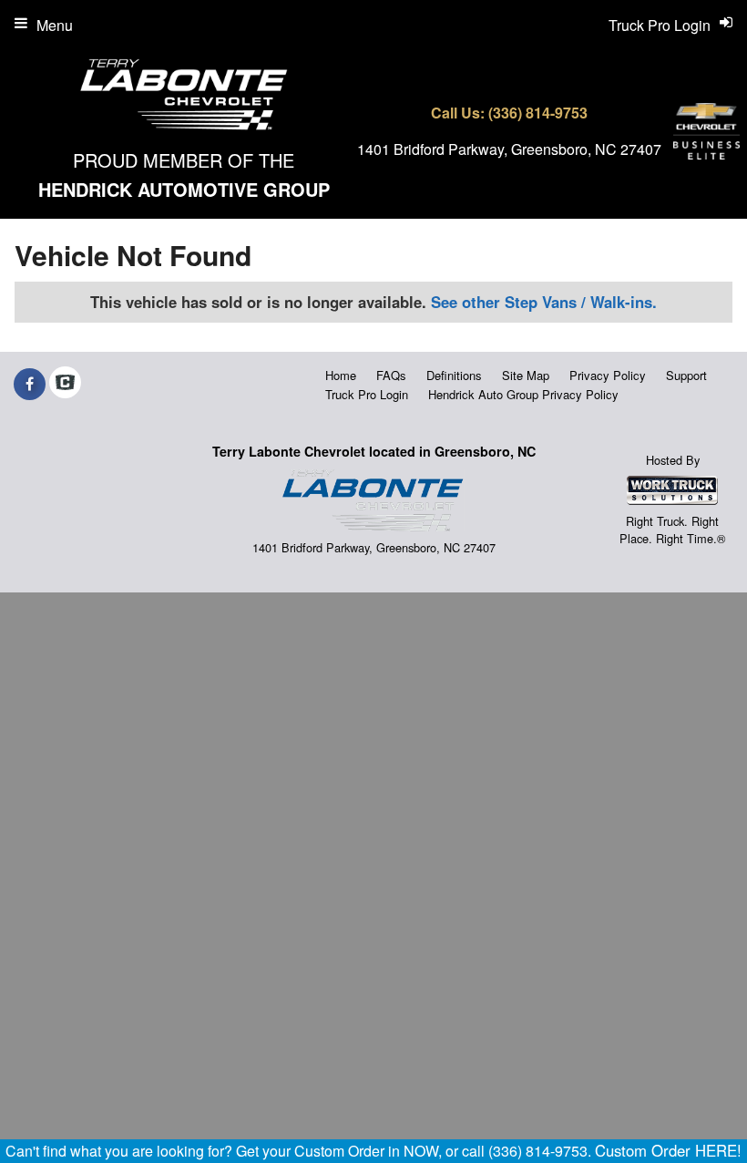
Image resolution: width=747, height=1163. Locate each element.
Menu (54, 25)
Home (340, 375)
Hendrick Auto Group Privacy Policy (523, 394)
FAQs (391, 375)
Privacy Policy (607, 375)
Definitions (454, 375)
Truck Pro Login (366, 394)
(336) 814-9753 (538, 112)
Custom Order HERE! (668, 1150)
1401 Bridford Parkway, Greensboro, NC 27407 (509, 149)
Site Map (525, 375)
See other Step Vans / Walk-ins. (544, 302)
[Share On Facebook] (30, 384)
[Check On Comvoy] (65, 384)
